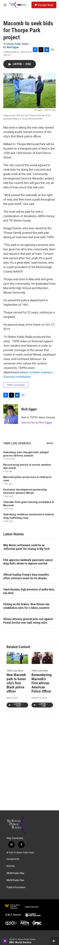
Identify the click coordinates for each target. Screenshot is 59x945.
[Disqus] (29, 766)
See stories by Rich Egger (36, 422)
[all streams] (54, 941)
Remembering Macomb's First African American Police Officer (41, 683)
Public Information (16, 887)
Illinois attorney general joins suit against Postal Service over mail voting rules (28, 620)
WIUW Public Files (15, 880)
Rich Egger (13, 47)
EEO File (11, 866)
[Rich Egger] (10, 414)
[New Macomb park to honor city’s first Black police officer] (17, 658)
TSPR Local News (16, 385)
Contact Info (13, 859)
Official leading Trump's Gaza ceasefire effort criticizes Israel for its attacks (26, 576)
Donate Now (45, 4)
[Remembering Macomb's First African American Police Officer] (42, 658)
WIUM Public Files (15, 873)
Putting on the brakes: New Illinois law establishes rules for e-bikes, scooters (26, 606)
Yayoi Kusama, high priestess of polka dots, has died (29, 591)
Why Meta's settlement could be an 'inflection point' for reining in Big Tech (26, 546)
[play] (5, 941)
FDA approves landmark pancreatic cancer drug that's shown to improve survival (28, 561)
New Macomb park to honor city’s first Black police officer (16, 683)
